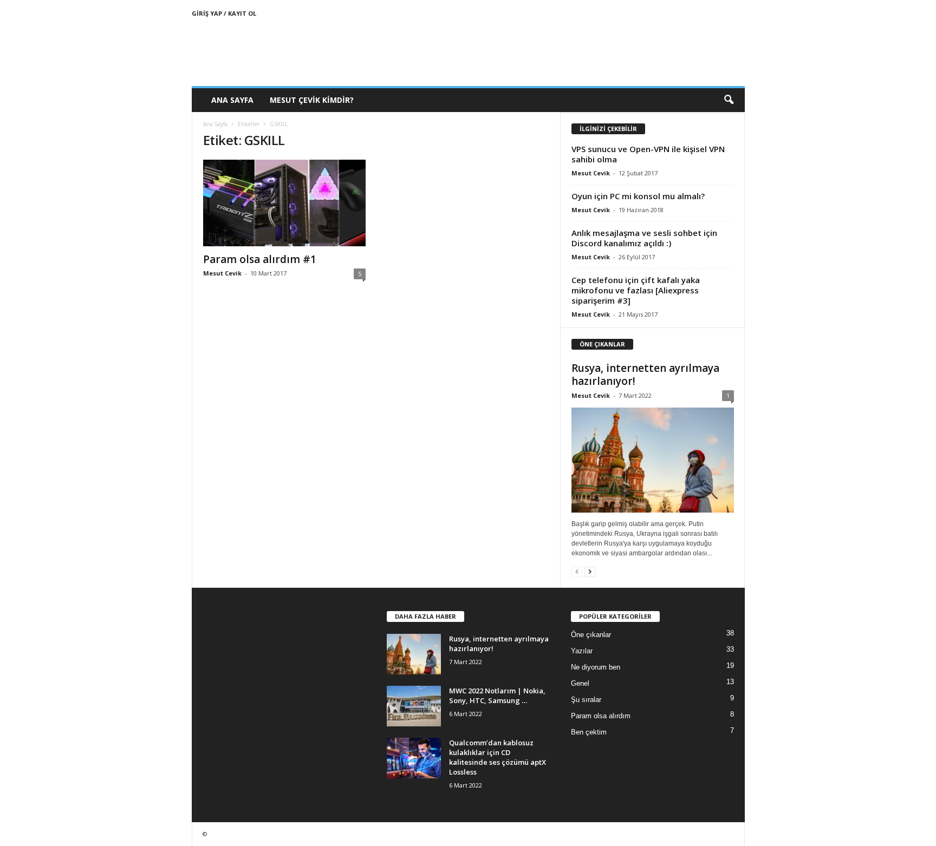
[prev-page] (576, 571)
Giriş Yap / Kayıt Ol (224, 13)
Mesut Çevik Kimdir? (312, 100)
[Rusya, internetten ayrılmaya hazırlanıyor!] (652, 460)
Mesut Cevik (222, 273)
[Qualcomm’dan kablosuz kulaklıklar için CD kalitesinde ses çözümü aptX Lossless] (414, 758)
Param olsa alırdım (600, 716)
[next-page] (589, 571)
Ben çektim (589, 732)
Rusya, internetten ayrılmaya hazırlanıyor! (645, 374)
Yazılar (582, 651)
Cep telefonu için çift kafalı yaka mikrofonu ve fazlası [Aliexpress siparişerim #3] (635, 290)
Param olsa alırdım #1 (259, 259)
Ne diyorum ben (595, 667)
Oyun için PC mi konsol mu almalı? (638, 196)
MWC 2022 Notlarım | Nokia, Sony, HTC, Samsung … (497, 695)
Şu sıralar (586, 700)
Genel (580, 683)
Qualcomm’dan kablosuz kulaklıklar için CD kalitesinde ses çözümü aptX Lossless (497, 757)
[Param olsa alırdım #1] (284, 203)
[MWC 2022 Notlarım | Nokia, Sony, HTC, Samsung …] (414, 706)
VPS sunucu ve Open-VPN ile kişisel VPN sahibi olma (648, 154)
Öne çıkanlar (591, 635)
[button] (728, 100)
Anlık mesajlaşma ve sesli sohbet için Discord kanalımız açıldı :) (644, 237)
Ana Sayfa (232, 100)
